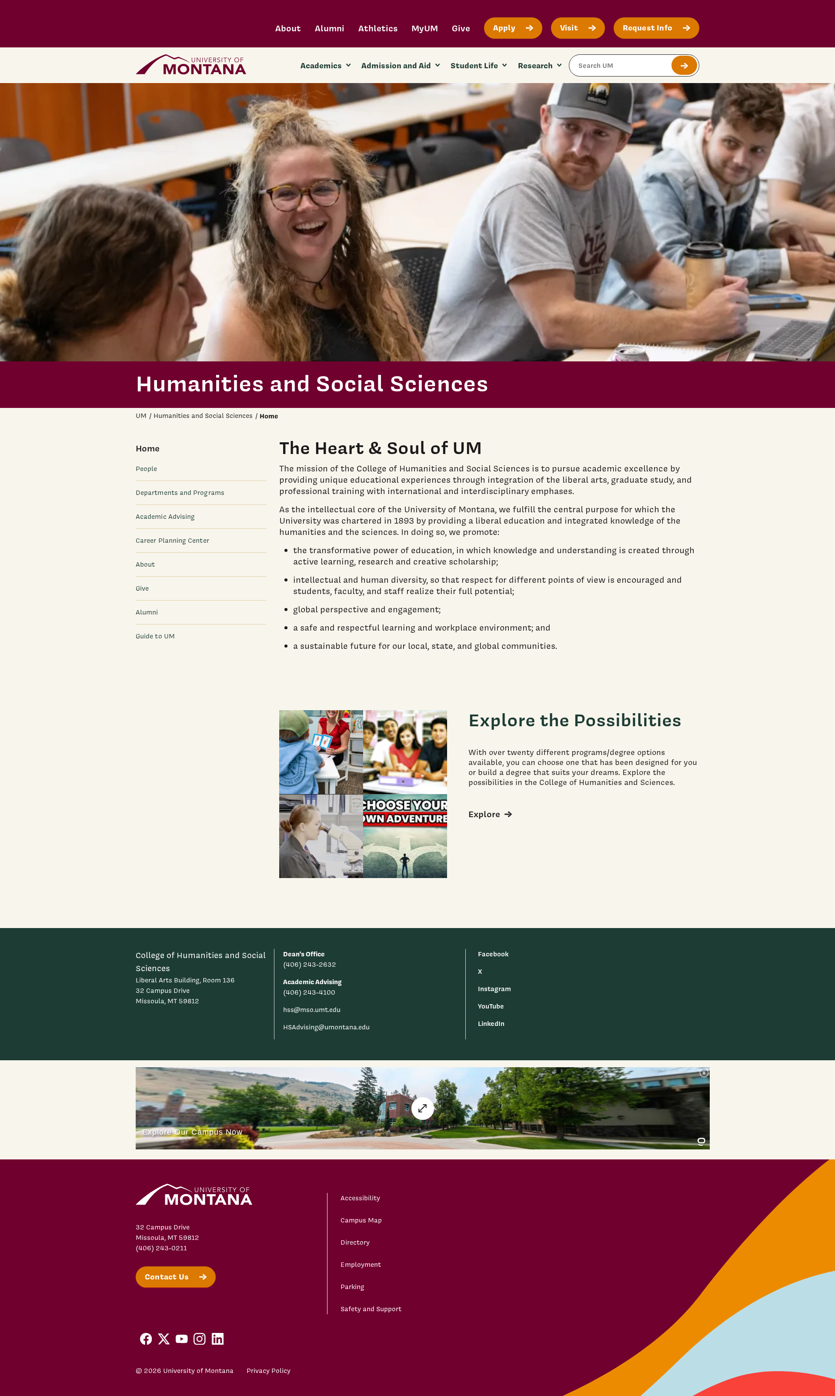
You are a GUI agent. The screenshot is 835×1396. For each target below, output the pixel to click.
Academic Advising (165, 516)
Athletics (377, 28)
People (146, 468)
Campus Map (361, 1220)
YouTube (491, 1006)
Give (461, 28)
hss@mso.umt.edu (312, 1009)
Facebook (493, 953)
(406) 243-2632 (309, 964)
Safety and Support (371, 1309)
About (288, 28)
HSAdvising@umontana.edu (326, 1027)
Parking (352, 1286)
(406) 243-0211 (161, 1248)
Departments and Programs (180, 492)
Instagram (494, 988)
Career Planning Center (172, 540)
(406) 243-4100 (309, 992)
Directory (355, 1242)
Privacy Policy (269, 1370)
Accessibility (360, 1198)
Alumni (329, 28)
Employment (361, 1264)
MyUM (424, 28)
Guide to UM (155, 636)
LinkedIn (491, 1023)
